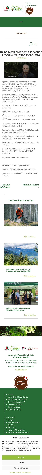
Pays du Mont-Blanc (16, 430)
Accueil (29, 3)
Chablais (11, 425)
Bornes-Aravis (14, 422)
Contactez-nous (14, 409)
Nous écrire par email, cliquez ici (21, 366)
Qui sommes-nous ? (16, 402)
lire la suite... (30, 237)
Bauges (24, 58)
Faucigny (11, 427)
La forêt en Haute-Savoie (18, 397)
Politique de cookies (15, 472)
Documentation (14, 407)
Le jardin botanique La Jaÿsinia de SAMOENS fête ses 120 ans (18, 309)
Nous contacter (32, 5)
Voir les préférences (21, 468)
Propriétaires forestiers (17, 399)
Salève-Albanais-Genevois (18, 432)
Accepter (21, 457)
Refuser (21, 463)
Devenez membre (15, 404)
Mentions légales (26, 472)
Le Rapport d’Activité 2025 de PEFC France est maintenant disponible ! (18, 270)
